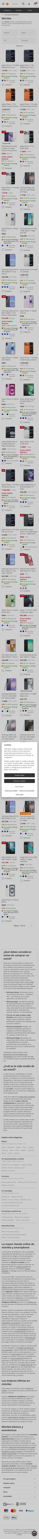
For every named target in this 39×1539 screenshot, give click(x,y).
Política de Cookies (11, 791)
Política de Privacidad (26, 791)
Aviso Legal (19, 794)
